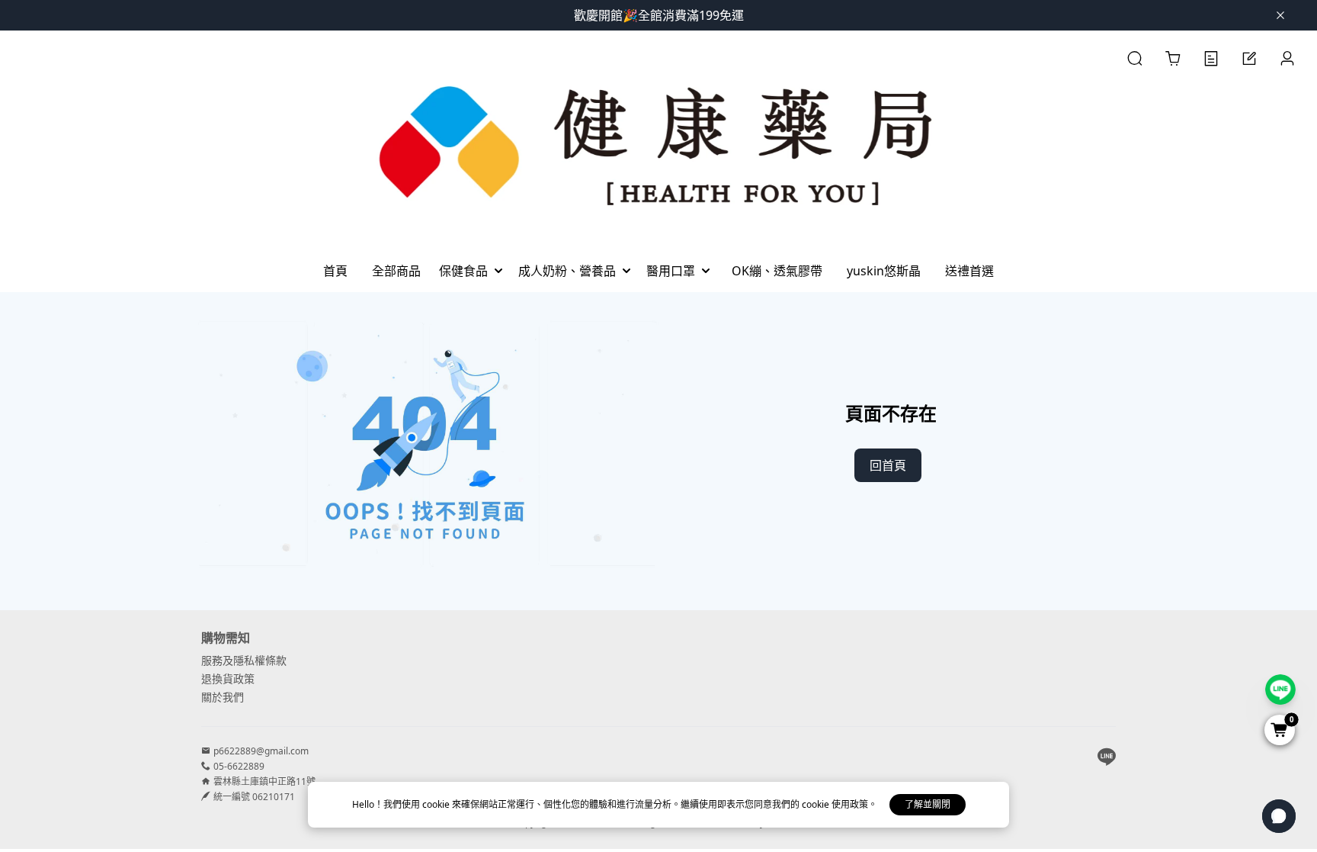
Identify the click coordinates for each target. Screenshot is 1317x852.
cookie (437, 804)
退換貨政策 (228, 678)
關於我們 (222, 697)
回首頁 (888, 465)
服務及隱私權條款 (244, 660)
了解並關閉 (927, 804)
